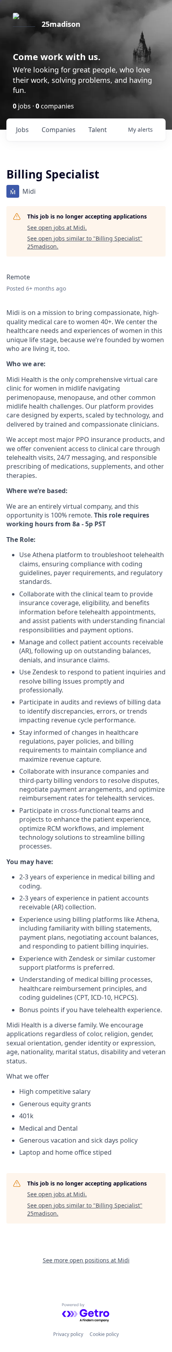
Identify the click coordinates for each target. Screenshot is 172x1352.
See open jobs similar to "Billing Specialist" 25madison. (84, 242)
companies (59, 129)
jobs (22, 129)
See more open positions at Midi (86, 1260)
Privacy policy (68, 1334)
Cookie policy (104, 1334)
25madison (61, 24)
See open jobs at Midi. (57, 227)
